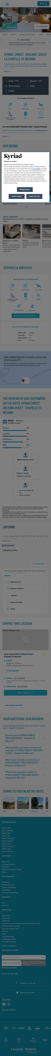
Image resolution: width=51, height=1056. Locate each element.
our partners (36, 169)
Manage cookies (25, 189)
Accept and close (34, 196)
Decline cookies (16, 196)
